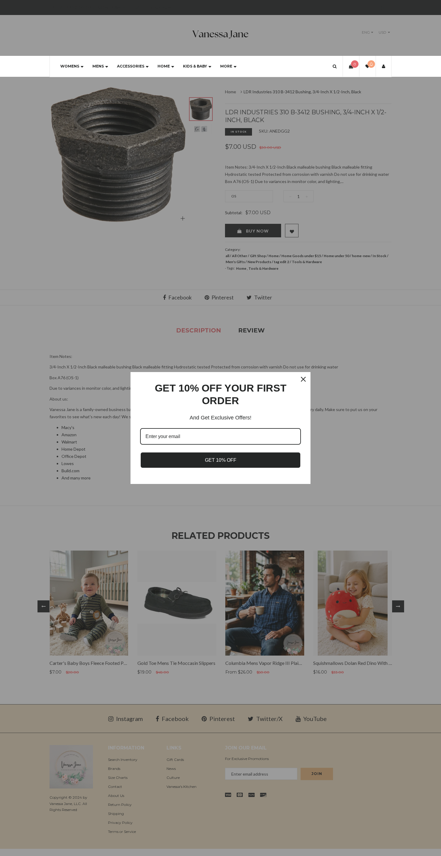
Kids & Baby (195, 66)
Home (164, 66)
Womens (69, 66)
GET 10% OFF (220, 460)
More (226, 66)
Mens (98, 66)
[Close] (303, 379)
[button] (335, 66)
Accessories (130, 66)
